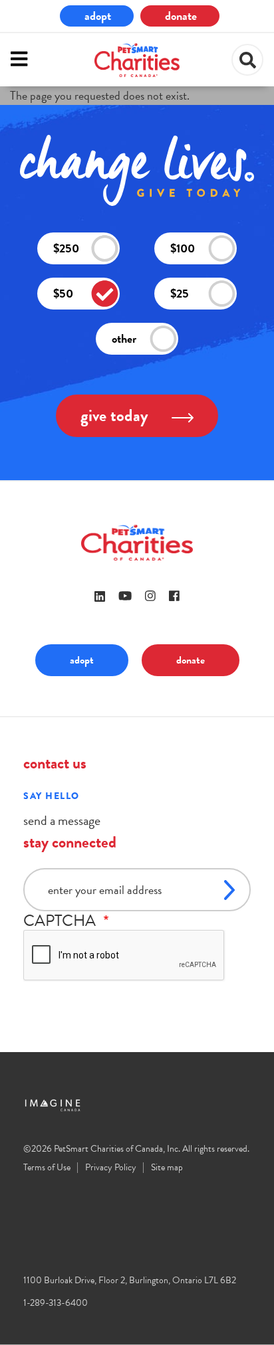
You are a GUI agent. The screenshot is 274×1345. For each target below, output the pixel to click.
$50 (63, 293)
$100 (182, 248)
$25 (179, 293)
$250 (66, 248)
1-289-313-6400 (55, 1303)
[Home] (137, 60)
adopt (97, 16)
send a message (61, 820)
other (124, 338)
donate (181, 16)
